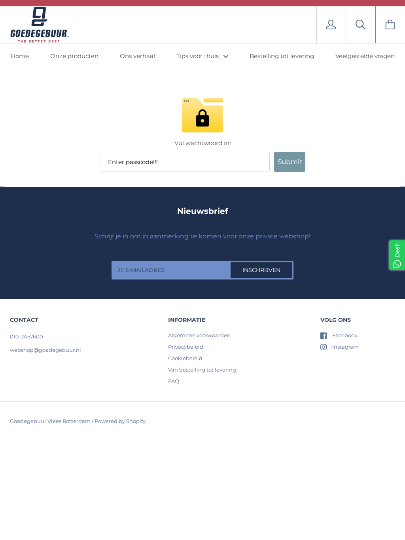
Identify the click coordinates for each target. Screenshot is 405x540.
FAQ (173, 381)
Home (20, 56)
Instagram (345, 347)
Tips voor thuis (198, 56)
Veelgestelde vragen (365, 56)
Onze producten (74, 56)
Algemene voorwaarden (199, 335)
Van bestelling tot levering (202, 369)
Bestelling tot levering (282, 56)
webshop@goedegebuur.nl (45, 350)
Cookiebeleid (185, 358)
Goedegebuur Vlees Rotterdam (50, 421)
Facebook (345, 335)
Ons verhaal (137, 56)
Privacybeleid (185, 347)
